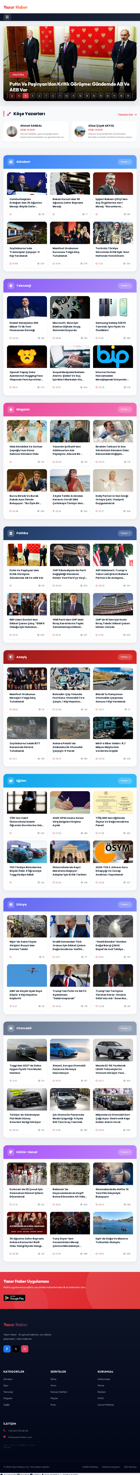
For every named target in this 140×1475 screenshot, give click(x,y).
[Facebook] (7, 1348)
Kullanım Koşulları (111, 1466)
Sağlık (6, 1404)
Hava (53, 1385)
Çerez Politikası (106, 1404)
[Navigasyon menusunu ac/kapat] (7, 17)
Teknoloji (8, 1391)
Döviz (53, 1379)
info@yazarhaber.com (20, 1437)
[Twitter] (15, 1348)
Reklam (102, 1391)
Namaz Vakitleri (59, 1391)
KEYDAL (22, 1445)
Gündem (8, 1379)
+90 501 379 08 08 (18, 1430)
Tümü (124, 161)
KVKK (101, 1398)
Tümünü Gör (125, 114)
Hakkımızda (104, 1379)
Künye (101, 1385)
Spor (6, 1385)
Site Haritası (130, 1466)
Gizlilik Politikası (90, 1466)
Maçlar (54, 1398)
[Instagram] (24, 1348)
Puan (53, 1404)
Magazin (7, 1398)
